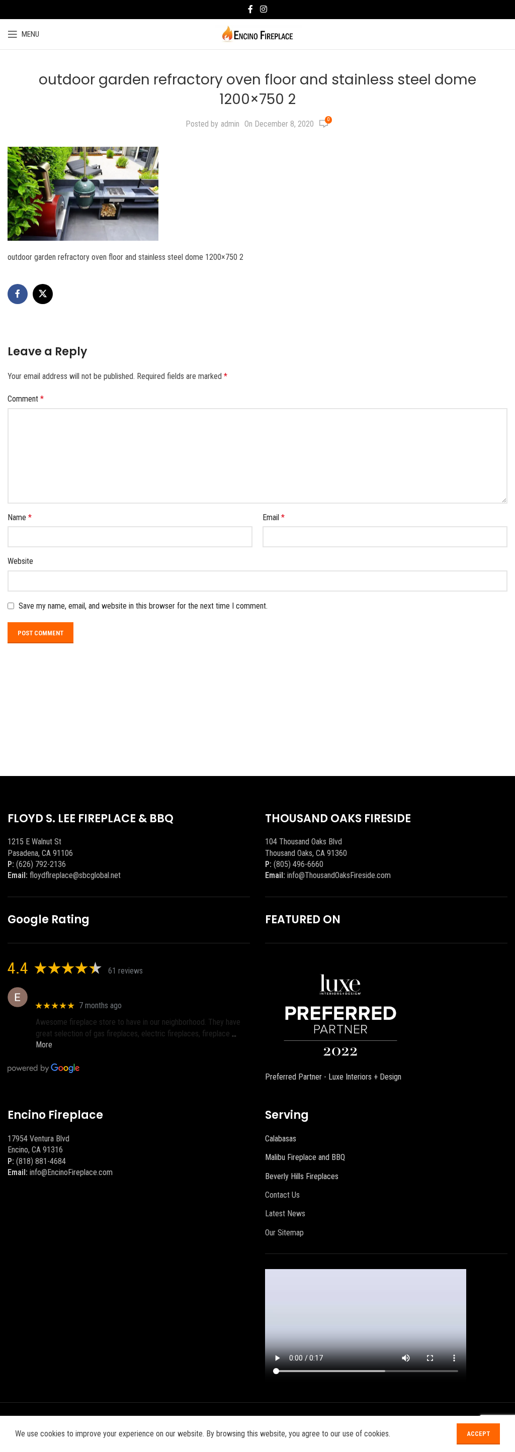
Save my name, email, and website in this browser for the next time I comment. (143, 606)
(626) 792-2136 (41, 864)
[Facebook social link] (250, 9)
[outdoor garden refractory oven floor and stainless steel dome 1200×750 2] (83, 193)
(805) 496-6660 (298, 864)
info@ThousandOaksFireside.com (339, 875)
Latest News (285, 1213)
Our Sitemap (284, 1232)
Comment (26, 399)
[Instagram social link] (263, 9)
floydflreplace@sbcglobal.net (75, 875)
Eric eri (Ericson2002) (72, 992)
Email (274, 517)
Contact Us (282, 1195)
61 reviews (125, 971)
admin (230, 124)
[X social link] (43, 294)
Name (20, 517)
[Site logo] (258, 33)
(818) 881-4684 (41, 1161)
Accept (478, 1433)
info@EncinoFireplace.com (71, 1172)
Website (20, 561)
